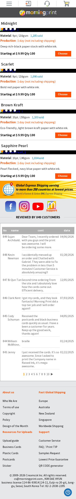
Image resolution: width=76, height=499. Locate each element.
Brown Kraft (12, 105)
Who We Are (10, 401)
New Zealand (47, 413)
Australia (44, 407)
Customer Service (50, 440)
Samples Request (49, 453)
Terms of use (11, 407)
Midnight (9, 23)
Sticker (7, 465)
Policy (6, 419)
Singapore (45, 419)
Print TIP (51, 447)
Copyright (9, 413)
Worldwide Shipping (51, 426)
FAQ (41, 447)
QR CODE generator (51, 465)
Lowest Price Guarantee (53, 459)
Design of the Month (15, 426)
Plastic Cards (10, 453)
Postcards (9, 459)
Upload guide (11, 440)
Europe (43, 401)
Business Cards (12, 447)
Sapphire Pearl (14, 145)
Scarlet (7, 64)
